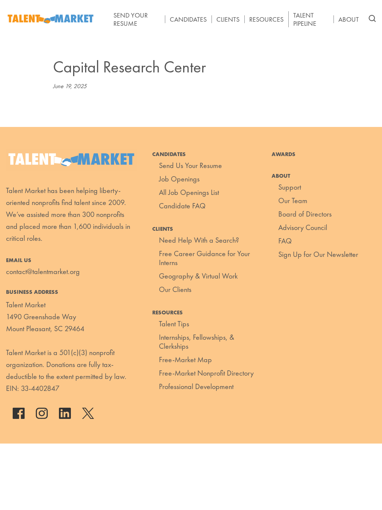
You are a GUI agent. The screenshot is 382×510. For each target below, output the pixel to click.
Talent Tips (174, 324)
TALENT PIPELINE (304, 19)
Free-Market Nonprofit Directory (206, 373)
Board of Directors (305, 214)
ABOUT (348, 19)
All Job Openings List (189, 192)
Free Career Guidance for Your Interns (204, 258)
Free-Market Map (185, 359)
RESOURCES (266, 19)
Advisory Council (302, 227)
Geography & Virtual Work (198, 276)
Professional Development (196, 386)
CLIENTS (227, 19)
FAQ (285, 241)
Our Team (292, 200)
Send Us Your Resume (190, 165)
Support (289, 187)
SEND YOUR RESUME (130, 19)
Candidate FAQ (182, 206)
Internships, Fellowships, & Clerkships (196, 341)
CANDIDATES (188, 19)
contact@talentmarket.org (43, 271)
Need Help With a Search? (199, 240)
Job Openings (179, 179)
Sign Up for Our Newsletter (318, 254)
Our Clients (175, 289)
